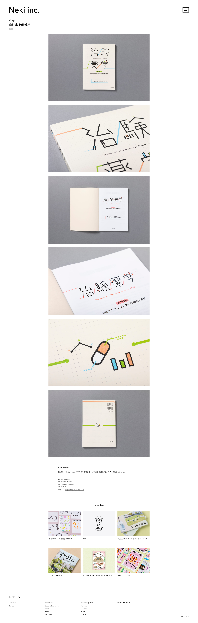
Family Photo (124, 602)
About (12, 602)
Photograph (87, 602)
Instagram (13, 606)
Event (83, 611)
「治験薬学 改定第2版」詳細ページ (74, 490)
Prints (47, 609)
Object (84, 609)
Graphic (49, 602)
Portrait (84, 606)
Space (83, 614)
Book (47, 611)
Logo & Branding (51, 606)
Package (48, 614)
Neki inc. (15, 597)
